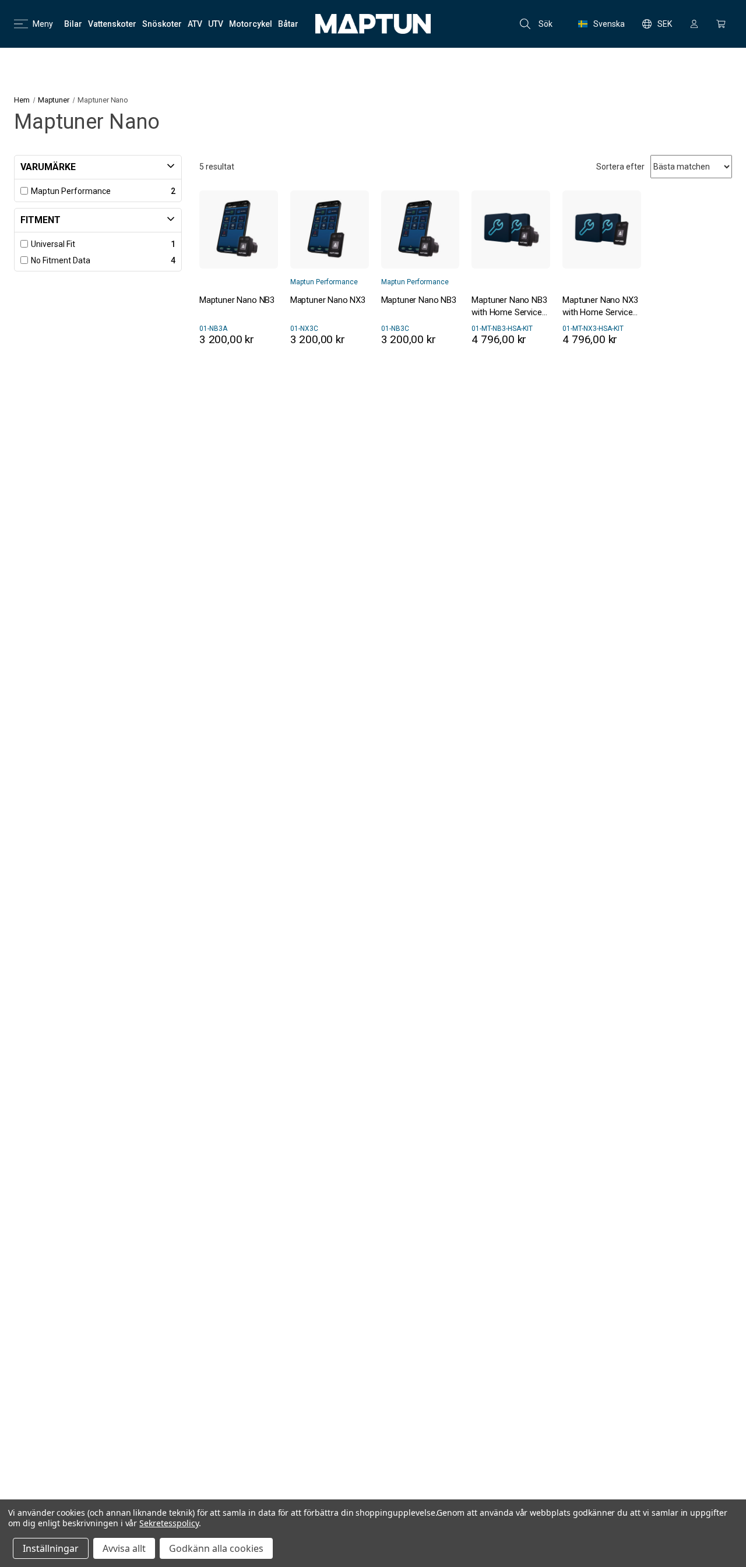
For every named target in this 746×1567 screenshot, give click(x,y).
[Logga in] (694, 24)
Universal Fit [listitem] (53, 244)
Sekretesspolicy (168, 1523)
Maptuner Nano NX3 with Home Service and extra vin (600, 307)
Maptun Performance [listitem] (71, 191)
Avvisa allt (124, 1548)
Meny (43, 24)
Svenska (609, 24)
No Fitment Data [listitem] (60, 260)
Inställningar (51, 1548)
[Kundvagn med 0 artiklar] (721, 24)
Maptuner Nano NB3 (237, 300)
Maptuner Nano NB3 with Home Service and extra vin (509, 307)
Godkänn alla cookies (216, 1548)
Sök (546, 24)
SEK (664, 24)
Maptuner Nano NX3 (327, 300)
